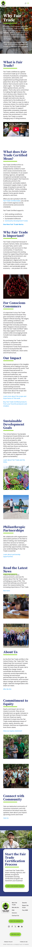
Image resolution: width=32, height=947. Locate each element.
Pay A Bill (25, 910)
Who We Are (7, 689)
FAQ (13, 910)
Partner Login (15, 934)
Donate (24, 902)
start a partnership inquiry (14, 886)
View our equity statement (12, 731)
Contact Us (15, 915)
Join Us (5, 818)
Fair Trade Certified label (11, 201)
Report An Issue (25, 906)
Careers (14, 913)
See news (6, 591)
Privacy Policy (8, 941)
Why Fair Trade (14, 904)
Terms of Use (23, 941)
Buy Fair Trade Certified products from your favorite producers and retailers (15, 404)
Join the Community (16, 921)
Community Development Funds (16, 221)
